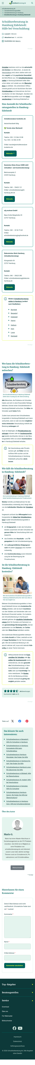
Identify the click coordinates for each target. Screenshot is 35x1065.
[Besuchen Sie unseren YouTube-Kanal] (20, 1028)
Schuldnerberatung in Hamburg (13, 12)
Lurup (13, 332)
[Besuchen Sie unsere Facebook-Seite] (14, 1028)
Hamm (13, 321)
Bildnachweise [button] (17, 868)
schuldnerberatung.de (8, 8)
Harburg (13, 325)
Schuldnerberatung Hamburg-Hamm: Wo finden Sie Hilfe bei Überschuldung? (16, 795)
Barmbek (14, 310)
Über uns (5, 1011)
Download (5, 1007)
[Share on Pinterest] (27, 721)
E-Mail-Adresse (9, 953)
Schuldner (29, 507)
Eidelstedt (14, 317)
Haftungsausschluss (17, 1046)
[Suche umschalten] (32, 3)
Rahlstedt (14, 336)
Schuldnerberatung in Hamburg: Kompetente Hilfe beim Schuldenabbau (17, 748)
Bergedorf (14, 313)
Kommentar (8, 914)
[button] (5, 691)
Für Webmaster (7, 1016)
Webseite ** (10, 153)
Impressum (17, 1037)
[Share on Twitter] (12, 721)
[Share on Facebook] (19, 721)
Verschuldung (6, 73)
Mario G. (18, 41)
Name (6, 942)
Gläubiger (18, 548)
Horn (12, 329)
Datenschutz (17, 1041)
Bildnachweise (7, 1021)
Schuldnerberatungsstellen (12, 10)
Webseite (9, 199)
